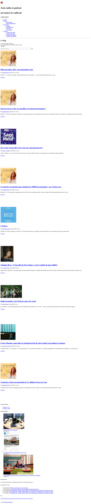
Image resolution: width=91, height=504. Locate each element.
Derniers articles (10, 27)
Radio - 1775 (6, 407)
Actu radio (8, 28)
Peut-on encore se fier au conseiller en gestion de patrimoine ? (23, 109)
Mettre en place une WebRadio (10, 430)
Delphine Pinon (6, 72)
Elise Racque (5, 304)
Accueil (5, 19)
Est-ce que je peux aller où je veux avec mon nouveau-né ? (22, 148)
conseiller (6, 498)
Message (2, 46)
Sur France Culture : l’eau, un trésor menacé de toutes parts (25, 489)
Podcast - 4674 (6, 408)
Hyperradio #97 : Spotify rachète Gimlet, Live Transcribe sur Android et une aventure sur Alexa (31, 490)
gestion (9, 498)
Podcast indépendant (10, 23)
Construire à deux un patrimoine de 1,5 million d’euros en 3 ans (24, 382)
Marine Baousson (6, 229)
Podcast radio (9, 22)
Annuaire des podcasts (11, 35)
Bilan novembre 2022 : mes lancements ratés (17, 69)
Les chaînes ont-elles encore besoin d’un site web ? (14, 452)
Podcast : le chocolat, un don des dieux (19, 487)
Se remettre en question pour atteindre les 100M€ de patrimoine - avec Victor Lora (31, 187)
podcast (25, 498)
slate (28, 498)
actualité (2, 498)
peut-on (22, 498)
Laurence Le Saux (6, 346)
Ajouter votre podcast (11, 36)
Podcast (5, 21)
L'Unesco (4, 226)
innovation (13, 498)
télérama (31, 498)
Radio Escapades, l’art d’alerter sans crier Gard (18, 301)
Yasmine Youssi (6, 268)
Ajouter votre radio (10, 33)
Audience (8, 26)
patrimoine (18, 498)
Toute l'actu (6, 24)
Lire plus (3, 77)
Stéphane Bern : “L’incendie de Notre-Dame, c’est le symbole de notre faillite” (29, 265)
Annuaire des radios (10, 32)
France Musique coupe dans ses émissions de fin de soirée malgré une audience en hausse (33, 343)
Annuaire (5, 31)
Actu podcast (9, 29)
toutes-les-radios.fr (8, 502)
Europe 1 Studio (6, 150)
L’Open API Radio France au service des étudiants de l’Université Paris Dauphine (21, 475)
